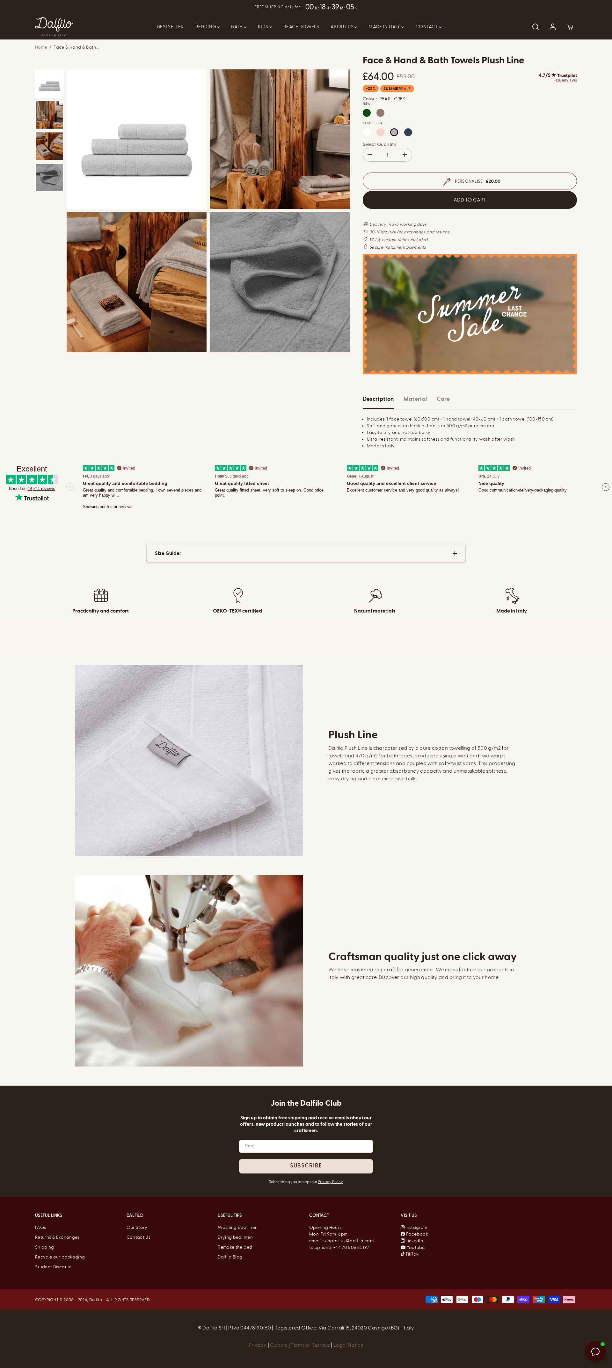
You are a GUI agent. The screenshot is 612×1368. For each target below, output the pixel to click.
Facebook (416, 1234)
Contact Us (139, 1237)
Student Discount (53, 1267)
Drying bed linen (235, 1237)
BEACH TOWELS (301, 27)
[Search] (535, 27)
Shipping (44, 1247)
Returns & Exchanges (57, 1237)
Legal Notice (348, 1345)
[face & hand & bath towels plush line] (137, 139)
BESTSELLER (170, 27)
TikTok (411, 1254)
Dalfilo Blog (230, 1257)
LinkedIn (413, 1241)
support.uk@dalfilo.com (348, 1241)
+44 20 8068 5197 (351, 1247)
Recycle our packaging (60, 1257)
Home (41, 47)
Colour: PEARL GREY (384, 99)
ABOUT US (342, 27)
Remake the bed (235, 1247)
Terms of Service (310, 1345)
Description (378, 399)
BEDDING (206, 27)
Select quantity (380, 144)
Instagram (416, 1227)
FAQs (40, 1227)
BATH (237, 27)
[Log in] (553, 27)
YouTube (415, 1247)
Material (415, 399)
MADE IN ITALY (384, 27)
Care (443, 399)
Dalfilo (95, 1299)
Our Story (137, 1227)
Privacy (258, 1345)
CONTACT (427, 27)
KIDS (263, 27)
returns (442, 232)
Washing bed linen (238, 1227)
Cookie (279, 1345)
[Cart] (570, 27)
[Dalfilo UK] (54, 26)
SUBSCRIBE (306, 1166)
